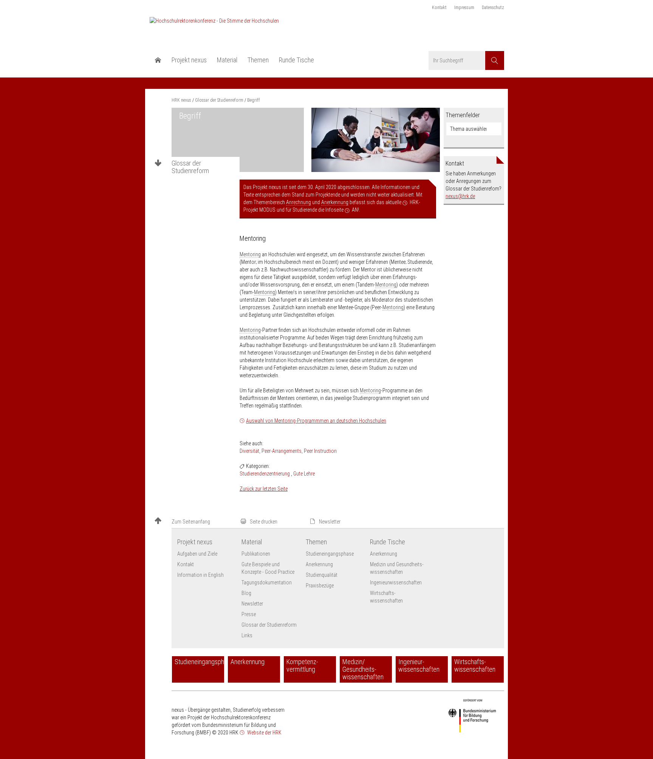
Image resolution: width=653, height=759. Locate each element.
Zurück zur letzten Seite (264, 489)
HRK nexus (181, 100)
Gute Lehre (304, 474)
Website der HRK (264, 733)
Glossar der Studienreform (190, 167)
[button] (194, 521)
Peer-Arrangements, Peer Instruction (299, 451)
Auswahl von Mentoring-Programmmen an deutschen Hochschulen (316, 421)
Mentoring (250, 254)
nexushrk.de (460, 196)
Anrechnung (298, 202)
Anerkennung (334, 202)
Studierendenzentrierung (265, 474)
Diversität (249, 451)
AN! (355, 210)
